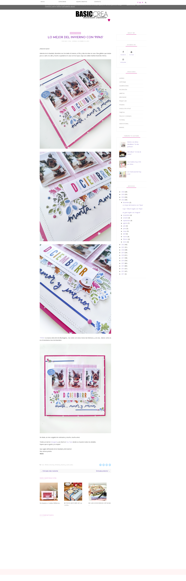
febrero (125, 239)
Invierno (57, 465)
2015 (122, 263)
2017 (122, 258)
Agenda (121, 78)
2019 (122, 252)
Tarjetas (122, 112)
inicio (43, 1)
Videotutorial (123, 124)
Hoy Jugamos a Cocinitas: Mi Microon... (50, 503)
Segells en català (125, 108)
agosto (125, 223)
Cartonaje (122, 82)
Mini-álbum (122, 97)
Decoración (123, 89)
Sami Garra (69, 465)
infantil (121, 127)
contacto (97, 1)
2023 (122, 200)
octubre (125, 218)
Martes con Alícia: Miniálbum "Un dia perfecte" (133, 144)
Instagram (54, 442)
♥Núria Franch (75, 33)
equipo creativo (81, 1)
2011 (122, 274)
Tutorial (122, 120)
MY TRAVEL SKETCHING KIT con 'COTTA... (73, 504)
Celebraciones (124, 86)
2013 (122, 269)
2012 (122, 271)
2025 (122, 194)
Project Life (123, 101)
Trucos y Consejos (125, 116)
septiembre (126, 220)
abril (124, 234)
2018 (122, 255)
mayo (125, 231)
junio (124, 228)
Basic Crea (68, 41)
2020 (122, 250)
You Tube (69, 442)
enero (125, 242)
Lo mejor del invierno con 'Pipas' (133, 205)
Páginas (63, 465)
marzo (125, 236)
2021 (122, 247)
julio (124, 226)
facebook (123, 54)
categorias (62, 1)
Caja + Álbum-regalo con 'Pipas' (133, 209)
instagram (123, 62)
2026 (122, 192)
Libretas (122, 93)
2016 (122, 260)
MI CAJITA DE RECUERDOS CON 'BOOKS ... (100, 504)
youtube (131, 54)
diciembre (126, 202)
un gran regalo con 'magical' (131, 212)
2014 (122, 266)
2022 (122, 244)
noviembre (126, 215)
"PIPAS (42, 338)
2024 (122, 197)
